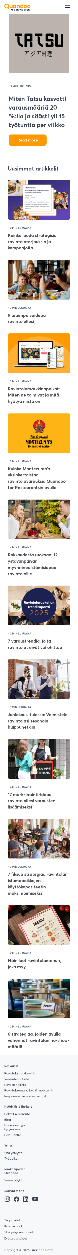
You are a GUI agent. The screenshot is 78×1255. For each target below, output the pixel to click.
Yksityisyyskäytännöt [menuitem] (18, 1232)
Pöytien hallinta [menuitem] (15, 1085)
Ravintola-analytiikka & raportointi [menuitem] (28, 1090)
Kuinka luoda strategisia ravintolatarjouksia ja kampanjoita (32, 242)
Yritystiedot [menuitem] (12, 1220)
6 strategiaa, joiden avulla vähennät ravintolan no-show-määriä (38, 1040)
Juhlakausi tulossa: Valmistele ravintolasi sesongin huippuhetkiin (38, 721)
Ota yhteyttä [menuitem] (13, 1153)
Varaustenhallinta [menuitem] (16, 1079)
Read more (27, 140)
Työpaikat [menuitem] (11, 1158)
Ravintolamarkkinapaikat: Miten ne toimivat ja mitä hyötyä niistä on (34, 395)
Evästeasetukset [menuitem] (15, 1238)
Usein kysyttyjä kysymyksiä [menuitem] (14, 1127)
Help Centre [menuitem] (12, 1135)
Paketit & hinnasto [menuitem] (17, 1114)
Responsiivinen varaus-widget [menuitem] (25, 1096)
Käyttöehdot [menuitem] (13, 1226)
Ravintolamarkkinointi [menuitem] (19, 1073)
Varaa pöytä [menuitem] (13, 1180)
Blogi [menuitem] (7, 1120)
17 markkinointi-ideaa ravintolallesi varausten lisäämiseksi (31, 801)
